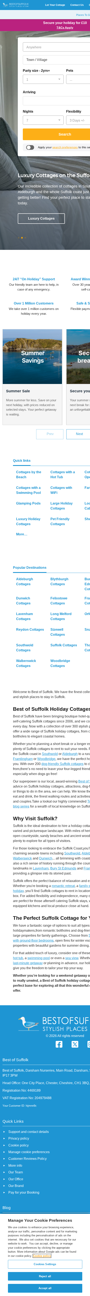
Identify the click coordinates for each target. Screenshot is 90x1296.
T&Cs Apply (65, 27)
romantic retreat (63, 886)
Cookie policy (42, 1255)
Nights (28, 111)
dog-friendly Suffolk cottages (62, 764)
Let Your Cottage (55, 5)
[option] (32, 377)
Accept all (45, 1288)
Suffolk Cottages (41, 231)
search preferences (65, 147)
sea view (71, 958)
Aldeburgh (70, 754)
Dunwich (45, 858)
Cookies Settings (45, 1264)
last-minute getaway (28, 963)
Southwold (50, 754)
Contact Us (77, 5)
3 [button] (27, 238)
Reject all (45, 1276)
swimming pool (38, 958)
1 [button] (20, 238)
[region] (45, 1255)
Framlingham (23, 759)
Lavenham (41, 868)
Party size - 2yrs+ (36, 70)
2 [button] (23, 238)
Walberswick (22, 858)
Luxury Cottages (41, 218)
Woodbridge (46, 759)
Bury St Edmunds (63, 868)
